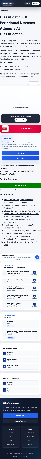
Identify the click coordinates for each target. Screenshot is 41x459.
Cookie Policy (30, 440)
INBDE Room (20, 153)
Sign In (28, 3)
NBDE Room (20, 158)
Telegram (13, 171)
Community (11, 326)
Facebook (21, 171)
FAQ (10, 436)
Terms (20, 456)
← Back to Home (7, 3)
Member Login (20, 415)
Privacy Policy (30, 436)
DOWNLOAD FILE (25, 129)
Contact (10, 440)
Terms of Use (30, 433)
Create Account (20, 421)
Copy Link (30, 171)
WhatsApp (4, 171)
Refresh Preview (33, 83)
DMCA (30, 444)
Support (25, 456)
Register (35, 3)
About (11, 433)
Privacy (15, 456)
